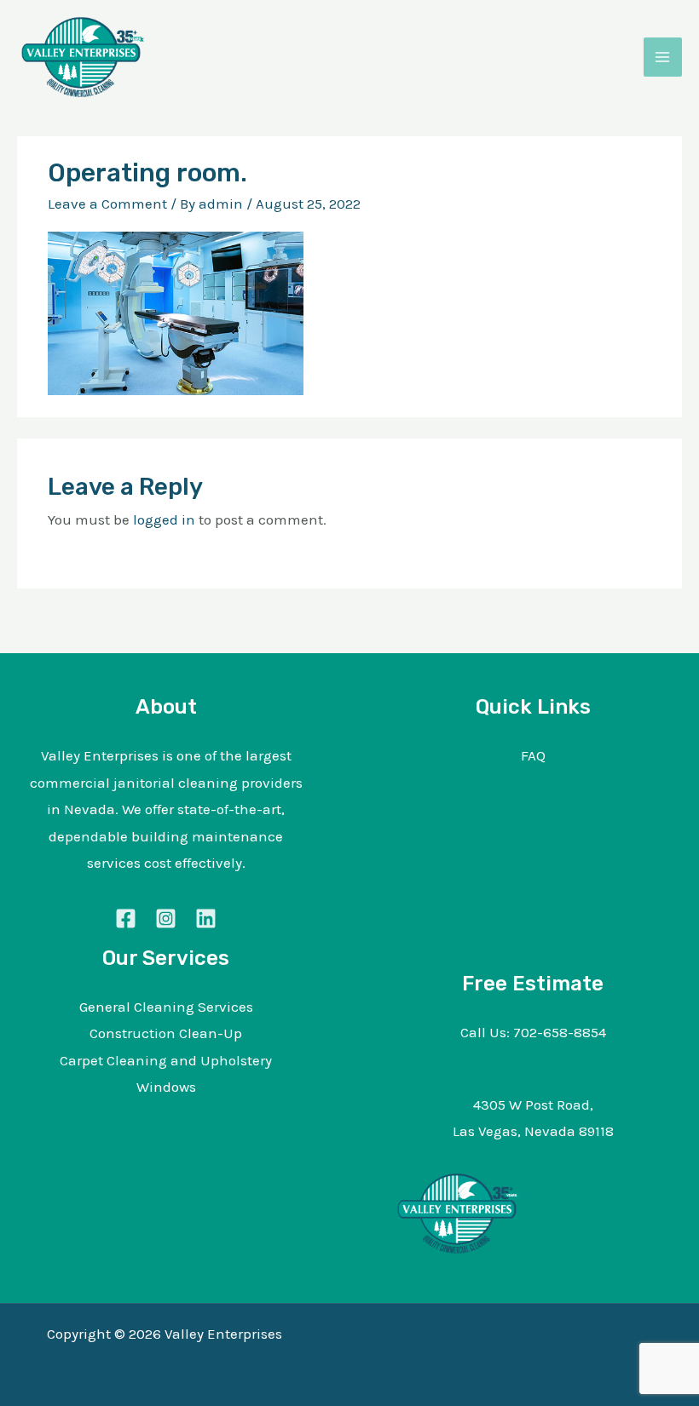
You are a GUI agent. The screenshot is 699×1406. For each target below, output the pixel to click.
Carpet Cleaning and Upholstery (166, 1060)
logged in (164, 519)
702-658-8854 (559, 1032)
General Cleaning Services (166, 1006)
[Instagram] (165, 918)
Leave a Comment (107, 203)
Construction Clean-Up (166, 1033)
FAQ (533, 755)
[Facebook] (125, 918)
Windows (166, 1086)
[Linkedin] (206, 918)
